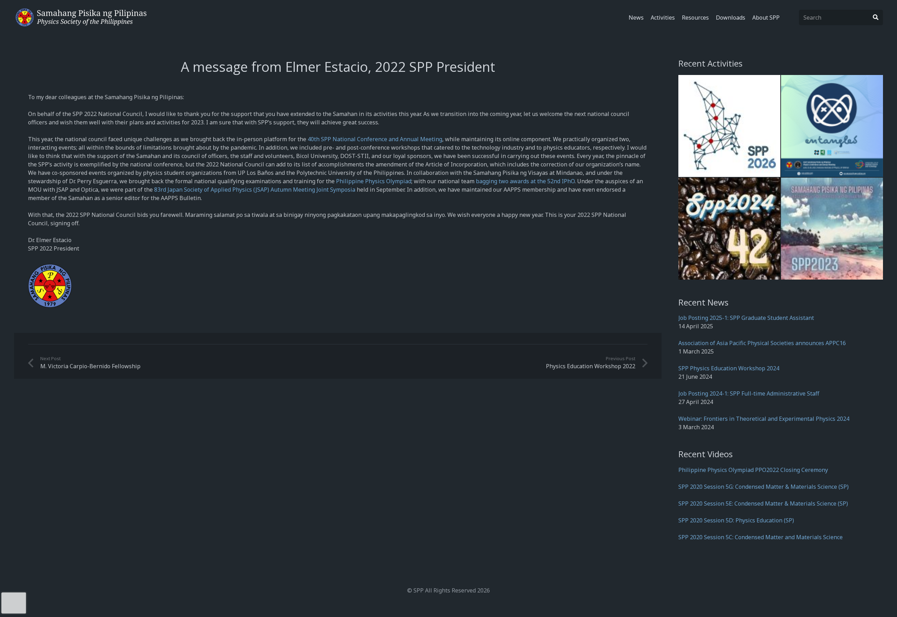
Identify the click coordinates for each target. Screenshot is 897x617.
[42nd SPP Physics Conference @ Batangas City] (729, 229)
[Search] (875, 17)
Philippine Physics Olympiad (373, 181)
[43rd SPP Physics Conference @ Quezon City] (832, 126)
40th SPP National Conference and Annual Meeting (375, 139)
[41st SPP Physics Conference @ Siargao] (832, 229)
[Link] (81, 17)
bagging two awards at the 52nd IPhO (525, 181)
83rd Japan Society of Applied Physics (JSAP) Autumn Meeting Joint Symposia (254, 189)
